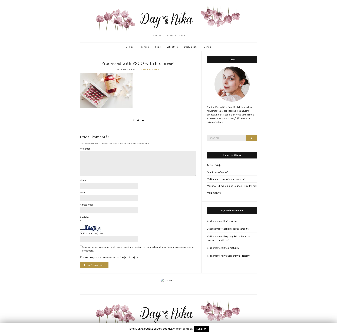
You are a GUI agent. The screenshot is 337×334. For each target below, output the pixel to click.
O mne (208, 47)
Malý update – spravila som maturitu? (226, 179)
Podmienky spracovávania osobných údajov (109, 257)
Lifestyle (172, 47)
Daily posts (191, 47)
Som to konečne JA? (217, 172)
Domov (130, 47)
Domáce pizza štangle (237, 228)
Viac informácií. (183, 328)
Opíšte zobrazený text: (91, 233)
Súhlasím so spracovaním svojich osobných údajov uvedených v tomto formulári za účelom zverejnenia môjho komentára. (138, 249)
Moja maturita (214, 192)
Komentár (85, 148)
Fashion (144, 47)
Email (83, 192)
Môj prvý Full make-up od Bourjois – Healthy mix (232, 185)
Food (158, 47)
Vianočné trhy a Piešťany (237, 255)
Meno (83, 180)
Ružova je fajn (214, 165)
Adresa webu (86, 204)
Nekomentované (150, 69)
